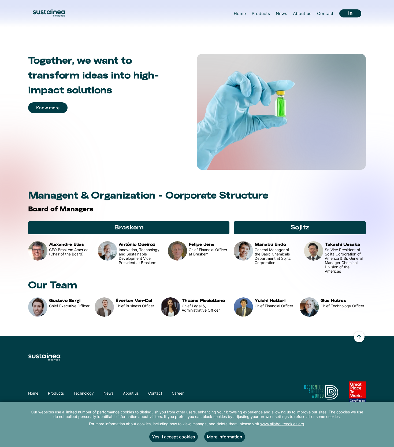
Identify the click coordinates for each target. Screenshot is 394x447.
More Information (224, 436)
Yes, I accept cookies (173, 436)
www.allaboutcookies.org (282, 423)
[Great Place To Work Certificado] (357, 396)
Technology (83, 393)
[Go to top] (359, 337)
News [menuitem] (281, 13)
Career (178, 393)
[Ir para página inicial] (49, 13)
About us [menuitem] (302, 13)
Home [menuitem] (240, 13)
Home (33, 393)
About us (131, 393)
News (108, 393)
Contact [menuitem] (325, 13)
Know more (48, 107)
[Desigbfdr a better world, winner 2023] (321, 393)
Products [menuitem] (261, 13)
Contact (155, 393)
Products (56, 393)
